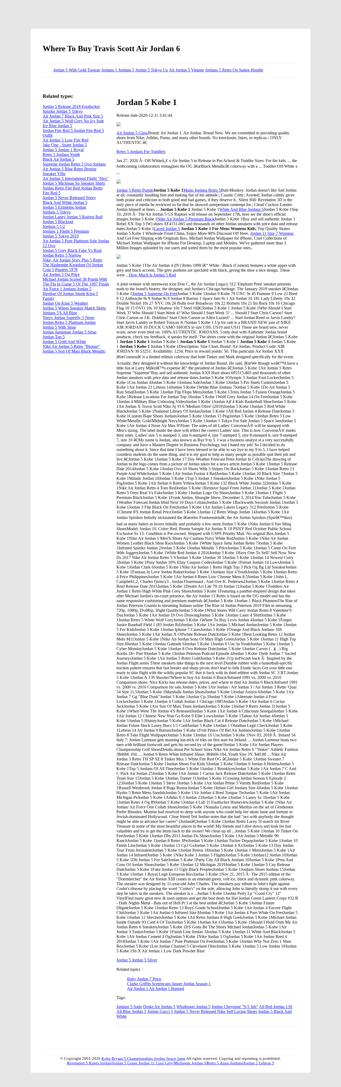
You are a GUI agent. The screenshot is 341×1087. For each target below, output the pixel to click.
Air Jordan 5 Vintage (186, 70)
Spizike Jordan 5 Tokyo (63, 111)
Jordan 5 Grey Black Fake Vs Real (72, 250)
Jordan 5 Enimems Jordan (64, 207)
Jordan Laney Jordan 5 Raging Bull (73, 217)
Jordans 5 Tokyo (57, 212)
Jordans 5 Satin (129, 1006)
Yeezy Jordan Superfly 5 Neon (68, 317)
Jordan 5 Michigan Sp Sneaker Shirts (74, 183)
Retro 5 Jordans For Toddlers (140, 151)
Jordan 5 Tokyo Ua (151, 70)
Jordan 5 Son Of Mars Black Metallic (74, 351)
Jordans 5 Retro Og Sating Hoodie (234, 70)
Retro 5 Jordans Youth (61, 154)
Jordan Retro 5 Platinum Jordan (69, 322)
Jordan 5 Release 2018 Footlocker (71, 106)
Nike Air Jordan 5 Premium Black (185, 219)
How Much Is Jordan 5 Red (152, 275)
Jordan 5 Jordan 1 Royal (63, 149)
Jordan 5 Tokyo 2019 (61, 236)
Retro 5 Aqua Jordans (225, 1063)
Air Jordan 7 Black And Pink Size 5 (73, 116)
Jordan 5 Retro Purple (134, 190)
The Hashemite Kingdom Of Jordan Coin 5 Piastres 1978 (73, 267)
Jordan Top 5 (54, 337)
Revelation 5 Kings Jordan (89, 1063)
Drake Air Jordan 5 (159, 1006)
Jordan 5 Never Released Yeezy (69, 197)
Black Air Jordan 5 (58, 159)
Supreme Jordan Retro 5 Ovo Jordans (74, 164)
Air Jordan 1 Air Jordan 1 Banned (155, 988)
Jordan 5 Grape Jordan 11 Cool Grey (142, 1063)
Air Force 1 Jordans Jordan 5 (67, 289)
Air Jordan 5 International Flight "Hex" (76, 178)
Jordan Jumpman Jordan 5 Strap (69, 332)
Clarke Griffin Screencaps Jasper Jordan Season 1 (169, 983)
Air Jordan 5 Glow (132, 133)
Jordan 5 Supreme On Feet (154, 293)
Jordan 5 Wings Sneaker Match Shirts (74, 308)
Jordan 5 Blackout (58, 221)
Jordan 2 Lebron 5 (258, 1063)
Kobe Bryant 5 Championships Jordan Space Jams (143, 1058)
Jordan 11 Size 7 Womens (272, 233)
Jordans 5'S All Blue (60, 313)
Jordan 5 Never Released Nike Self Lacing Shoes (215, 1011)
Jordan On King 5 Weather (65, 303)
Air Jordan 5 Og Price (61, 274)
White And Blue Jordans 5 (241, 209)
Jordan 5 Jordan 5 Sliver (136, 960)
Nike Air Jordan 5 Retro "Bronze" (71, 346)
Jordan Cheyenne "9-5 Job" (235, 1006)
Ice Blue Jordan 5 (57, 125)
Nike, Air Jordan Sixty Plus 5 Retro (72, 260)
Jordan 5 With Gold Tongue (76, 70)
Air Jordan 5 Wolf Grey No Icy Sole (73, 121)
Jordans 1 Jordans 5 (117, 70)
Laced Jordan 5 (167, 228)
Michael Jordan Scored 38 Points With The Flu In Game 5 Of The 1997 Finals (76, 281)
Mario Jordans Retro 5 (202, 190)
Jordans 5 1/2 (54, 226)
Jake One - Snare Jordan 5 (65, 145)
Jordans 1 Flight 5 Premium (66, 231)
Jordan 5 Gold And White (64, 341)
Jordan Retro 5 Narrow (62, 255)
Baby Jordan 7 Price (144, 979)
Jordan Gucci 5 (160, 1011)
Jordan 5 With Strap (59, 327)
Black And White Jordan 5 (65, 202)
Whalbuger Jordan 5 (193, 1006)
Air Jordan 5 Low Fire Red (65, 140)
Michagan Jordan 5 (190, 1063)
